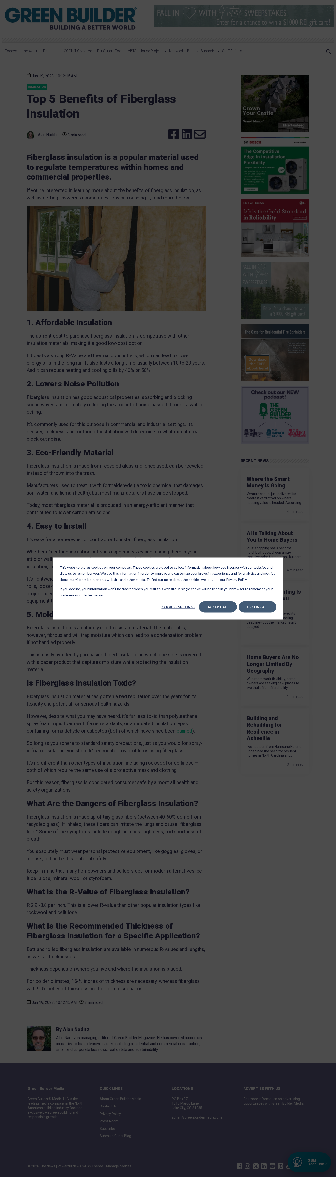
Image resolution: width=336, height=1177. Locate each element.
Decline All (257, 607)
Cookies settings (178, 607)
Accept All (218, 607)
